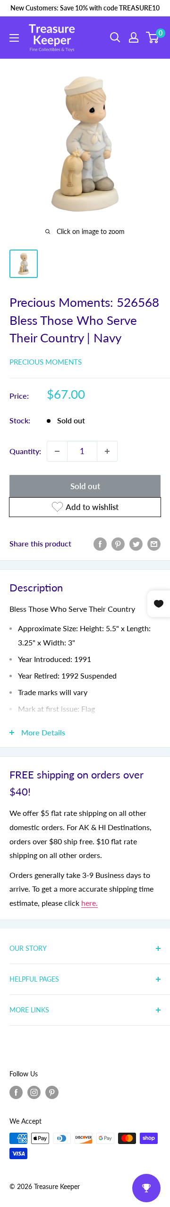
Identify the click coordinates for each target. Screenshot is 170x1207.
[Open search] (115, 37)
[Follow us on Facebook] (16, 1092)
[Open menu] (14, 38)
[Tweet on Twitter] (136, 543)
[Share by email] (154, 543)
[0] (153, 37)
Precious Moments (45, 362)
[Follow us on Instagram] (34, 1092)
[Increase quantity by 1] (107, 451)
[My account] (133, 37)
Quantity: (25, 451)
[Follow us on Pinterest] (52, 1092)
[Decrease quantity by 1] (57, 451)
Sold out (85, 486)
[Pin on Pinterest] (118, 543)
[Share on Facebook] (100, 543)
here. (89, 902)
